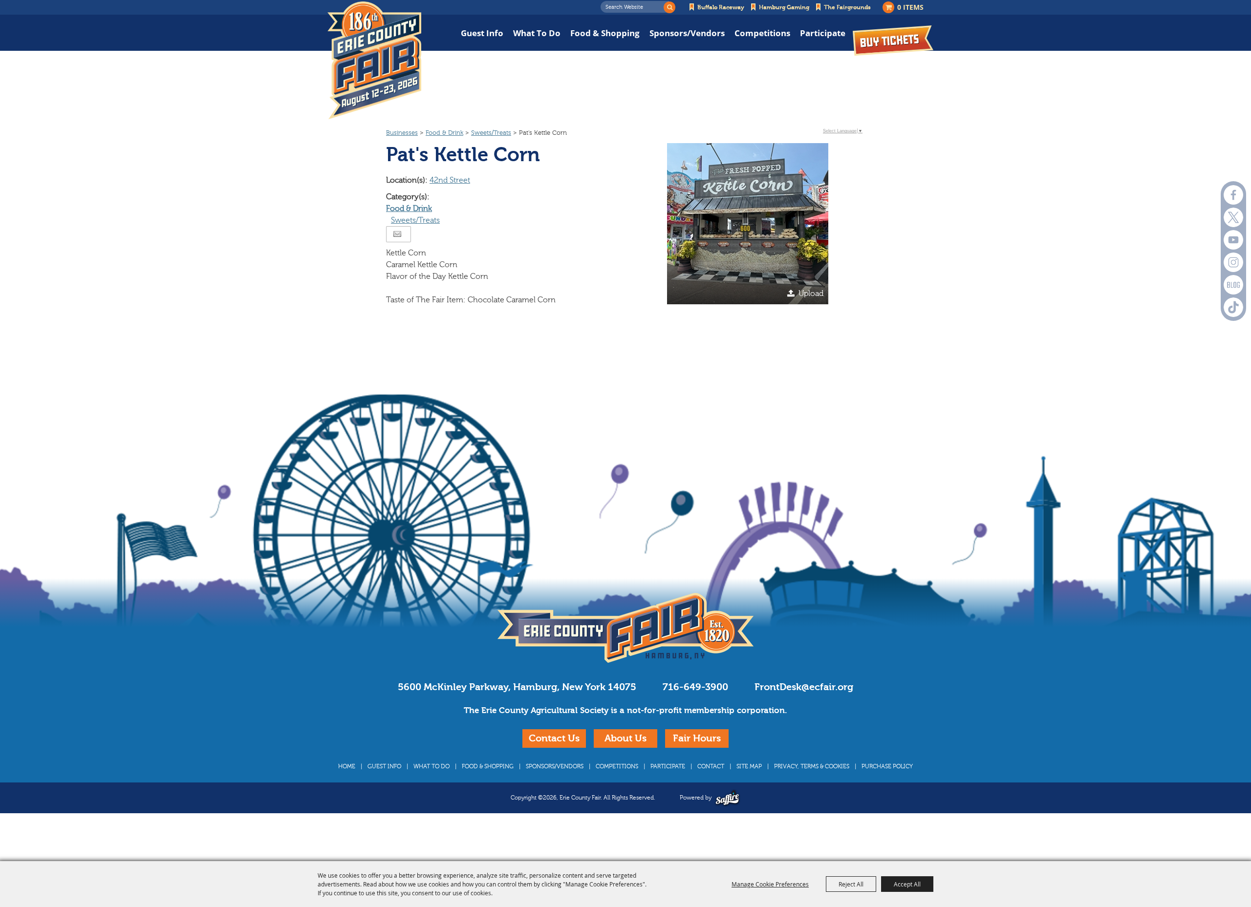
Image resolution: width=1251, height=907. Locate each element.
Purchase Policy (887, 766)
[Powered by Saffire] (727, 798)
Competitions (762, 33)
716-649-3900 (695, 687)
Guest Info (482, 33)
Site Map (749, 766)
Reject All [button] (851, 884)
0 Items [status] (910, 7)
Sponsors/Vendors (687, 33)
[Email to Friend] (397, 234)
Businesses (402, 132)
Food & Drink (444, 132)
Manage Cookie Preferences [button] (770, 884)
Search (669, 7)
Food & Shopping (605, 33)
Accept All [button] (907, 884)
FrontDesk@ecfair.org (804, 687)
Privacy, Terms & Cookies (811, 766)
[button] (747, 223)
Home (346, 766)
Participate (822, 33)
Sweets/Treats (491, 132)
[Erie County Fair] (374, 60)
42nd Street (450, 180)
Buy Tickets (893, 40)
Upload (810, 293)
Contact (710, 766)
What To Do (537, 33)
